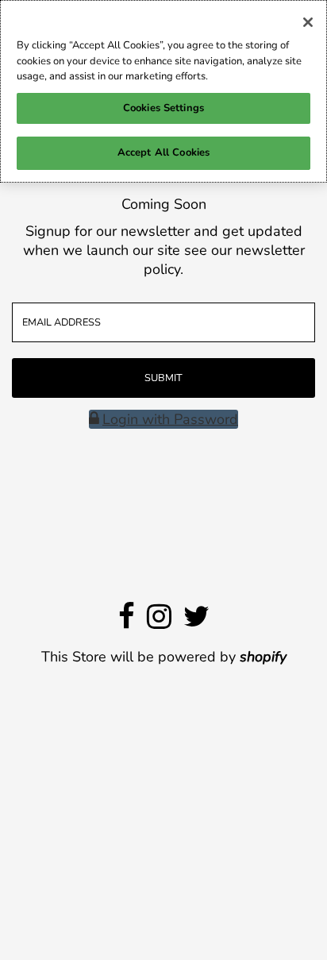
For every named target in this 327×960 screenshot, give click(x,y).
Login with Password (170, 419)
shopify (263, 656)
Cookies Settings (163, 108)
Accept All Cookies (163, 152)
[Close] (307, 22)
